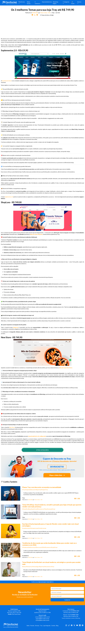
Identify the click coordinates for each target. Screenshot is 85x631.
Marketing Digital (55, 2)
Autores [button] (79, 2)
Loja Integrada (46, 625)
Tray (41, 625)
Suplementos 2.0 (9, 197)
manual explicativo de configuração (37, 436)
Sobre (28, 625)
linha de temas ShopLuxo (36, 234)
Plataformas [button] (21, 2)
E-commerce (37, 2)
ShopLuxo (15, 327)
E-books (72, 2)
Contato (53, 625)
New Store (12, 427)
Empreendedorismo (47, 2)
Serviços (37, 625)
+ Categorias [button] (66, 2)
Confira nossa (42, 582)
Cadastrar (67, 600)
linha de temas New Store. (66, 367)
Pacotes (32, 625)
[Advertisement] (42, 27)
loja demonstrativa (6, 80)
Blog (57, 625)
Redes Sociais (28, 2)
